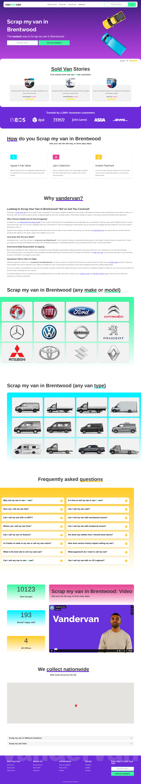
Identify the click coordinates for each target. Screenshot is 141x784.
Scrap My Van (72, 4)
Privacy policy (63, 767)
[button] (76, 705)
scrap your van (20, 212)
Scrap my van (11, 767)
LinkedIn (87, 767)
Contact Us (81, 4)
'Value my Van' (85, 274)
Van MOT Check (98, 274)
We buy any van (37, 765)
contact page (113, 262)
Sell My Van (62, 4)
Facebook (88, 765)
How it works (36, 767)
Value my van (11, 770)
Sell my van (10, 765)
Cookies (61, 770)
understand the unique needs (30, 222)
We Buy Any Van (52, 4)
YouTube (87, 770)
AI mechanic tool (98, 230)
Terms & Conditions (64, 765)
